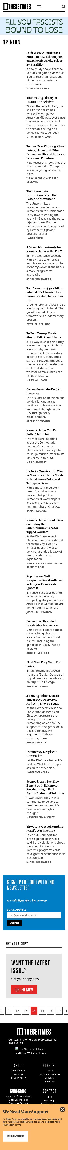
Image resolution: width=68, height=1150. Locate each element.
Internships (50, 1100)
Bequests (50, 1077)
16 (51, 1011)
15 (42, 1011)
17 (59, 1011)
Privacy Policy (18, 1077)
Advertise (49, 1081)
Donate (50, 1070)
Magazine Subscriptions (18, 1096)
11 (9, 1011)
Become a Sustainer (49, 1074)
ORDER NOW (24, 989)
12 (17, 1011)
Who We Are (18, 1070)
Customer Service (18, 1103)
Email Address (16, 909)
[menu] (39, 7)
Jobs (49, 1096)
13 (26, 1011)
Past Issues (18, 1074)
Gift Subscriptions (18, 1099)
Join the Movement (15, 1136)
